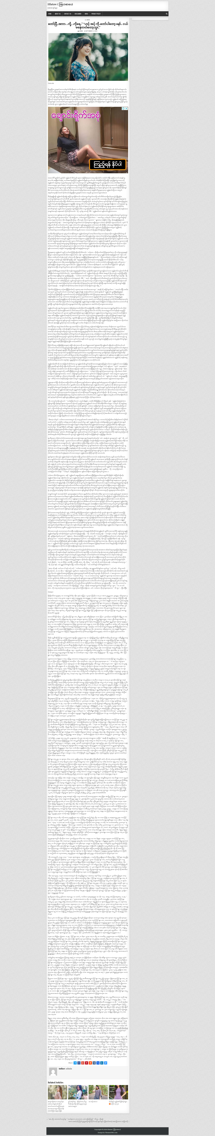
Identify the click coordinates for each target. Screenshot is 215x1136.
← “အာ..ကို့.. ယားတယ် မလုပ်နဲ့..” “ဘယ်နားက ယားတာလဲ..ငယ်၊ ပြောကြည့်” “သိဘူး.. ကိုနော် (74, 1119)
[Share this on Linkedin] (101, 1062)
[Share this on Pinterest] (86, 1062)
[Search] (166, 13)
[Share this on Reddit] (90, 1062)
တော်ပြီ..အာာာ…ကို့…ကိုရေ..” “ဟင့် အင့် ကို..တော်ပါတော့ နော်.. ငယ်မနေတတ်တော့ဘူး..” (88, 25)
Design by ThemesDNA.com (107, 1132)
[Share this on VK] (94, 1062)
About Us (58, 14)
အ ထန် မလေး (93, 1101)
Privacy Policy (96, 14)
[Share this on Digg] (98, 1062)
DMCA (86, 14)
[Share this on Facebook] (79, 1062)
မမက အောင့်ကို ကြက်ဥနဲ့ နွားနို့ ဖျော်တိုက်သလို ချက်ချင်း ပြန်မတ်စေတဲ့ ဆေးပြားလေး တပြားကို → (99, 1121)
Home (49, 14)
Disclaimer (78, 14)
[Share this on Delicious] (105, 1062)
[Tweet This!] (75, 1062)
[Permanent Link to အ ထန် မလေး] (98, 1092)
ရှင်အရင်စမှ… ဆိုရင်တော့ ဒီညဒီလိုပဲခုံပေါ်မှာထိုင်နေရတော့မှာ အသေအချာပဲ (77, 1104)
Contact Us (67, 14)
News (88, 20)
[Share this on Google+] (82, 1062)
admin (81, 31)
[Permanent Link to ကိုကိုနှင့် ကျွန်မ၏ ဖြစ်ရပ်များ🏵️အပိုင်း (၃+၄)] (118, 1092)
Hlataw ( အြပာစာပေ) (60, 4)
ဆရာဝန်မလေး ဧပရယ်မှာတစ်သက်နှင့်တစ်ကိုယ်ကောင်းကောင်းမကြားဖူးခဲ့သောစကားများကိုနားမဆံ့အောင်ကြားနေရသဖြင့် (56, 1106)
